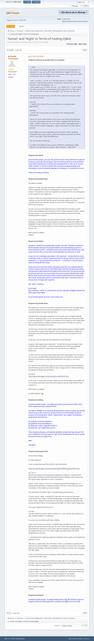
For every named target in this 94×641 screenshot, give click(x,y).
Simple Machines (20, 638)
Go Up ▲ (86, 639)
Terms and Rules (77, 639)
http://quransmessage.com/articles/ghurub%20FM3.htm (48, 376)
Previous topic (72, 44)
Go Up (9, 613)
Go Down (10, 50)
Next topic (83, 44)
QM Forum (12, 12)
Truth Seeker (48, 31)
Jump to (57, 625)
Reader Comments (13, 57)
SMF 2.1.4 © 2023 (10, 638)
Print (85, 50)
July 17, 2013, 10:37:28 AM (35, 56)
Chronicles (71, 31)
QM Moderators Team (60, 31)
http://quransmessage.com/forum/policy (75, 21)
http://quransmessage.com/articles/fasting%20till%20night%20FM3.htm (54, 469)
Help (70, 639)
